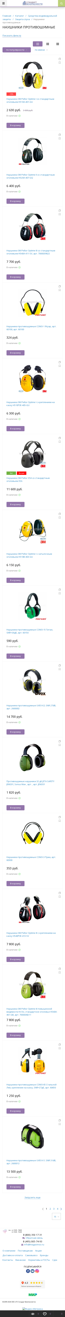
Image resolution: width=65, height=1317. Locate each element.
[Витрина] (37, 43)
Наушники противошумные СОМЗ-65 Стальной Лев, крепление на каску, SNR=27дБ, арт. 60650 (31, 1086)
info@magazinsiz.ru (34, 1244)
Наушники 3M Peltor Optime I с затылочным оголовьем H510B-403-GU (29, 555)
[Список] (57, 43)
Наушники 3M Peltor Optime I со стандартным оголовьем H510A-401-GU (30, 100)
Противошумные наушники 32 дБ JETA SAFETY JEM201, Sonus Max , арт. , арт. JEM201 (30, 783)
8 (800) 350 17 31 (32, 1234)
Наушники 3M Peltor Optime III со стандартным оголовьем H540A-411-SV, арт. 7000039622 (30, 252)
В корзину (15, 125)
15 (55, 1216)
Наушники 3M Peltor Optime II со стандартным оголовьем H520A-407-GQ (30, 176)
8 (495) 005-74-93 (32, 1241)
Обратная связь (34, 1237)
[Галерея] (47, 43)
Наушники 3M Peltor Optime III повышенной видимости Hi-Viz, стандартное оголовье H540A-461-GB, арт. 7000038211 (31, 1011)
